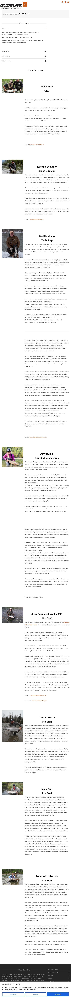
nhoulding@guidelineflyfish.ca (38, 437)
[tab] (24, 28)
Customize (13, 994)
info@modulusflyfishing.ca (38, 695)
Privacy (50, 978)
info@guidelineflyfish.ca (36, 219)
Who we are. (5, 29)
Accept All (58, 994)
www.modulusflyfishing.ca (39, 700)
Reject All (35, 994)
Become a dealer (53, 969)
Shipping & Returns (53, 972)
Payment (50, 975)
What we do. (5, 51)
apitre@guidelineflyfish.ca (36, 144)
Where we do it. (6, 61)
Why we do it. (6, 56)
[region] (35, 990)
